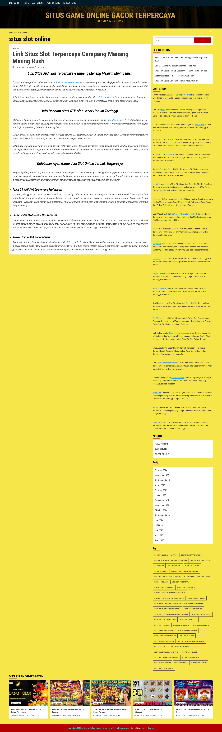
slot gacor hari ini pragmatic (166, 657)
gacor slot (159, 566)
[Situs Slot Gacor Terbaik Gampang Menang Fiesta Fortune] (111, 693)
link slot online (203, 576)
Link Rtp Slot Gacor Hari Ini (24, 67)
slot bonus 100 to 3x (181, 625)
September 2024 (162, 515)
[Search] (211, 31)
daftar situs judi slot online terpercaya (170, 560)
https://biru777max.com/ (178, 333)
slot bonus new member (187, 630)
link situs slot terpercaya (66, 82)
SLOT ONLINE (38, 3)
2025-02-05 (41, 67)
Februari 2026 (161, 470)
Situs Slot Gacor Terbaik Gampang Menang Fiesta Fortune (181, 71)
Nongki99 (157, 392)
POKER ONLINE (53, 3)
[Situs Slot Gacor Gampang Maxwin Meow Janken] (193, 693)
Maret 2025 (160, 485)
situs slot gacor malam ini (165, 619)
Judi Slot (187, 95)
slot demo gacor (116, 119)
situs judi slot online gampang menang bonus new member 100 (178, 603)
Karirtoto (157, 184)
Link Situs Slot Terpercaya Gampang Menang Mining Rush (70, 57)
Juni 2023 (159, 530)
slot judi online (180, 663)
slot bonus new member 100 (165, 636)
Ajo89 (155, 229)
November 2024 (162, 505)
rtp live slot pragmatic (163, 587)
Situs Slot (169, 139)
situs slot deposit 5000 (193, 609)
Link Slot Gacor (178, 377)
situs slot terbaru (161, 625)
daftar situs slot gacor (200, 560)
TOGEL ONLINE (69, 3)
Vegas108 (157, 243)
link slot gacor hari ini (184, 576)
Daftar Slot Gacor (165, 169)
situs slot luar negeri (188, 619)
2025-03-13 (200, 715)
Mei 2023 (159, 535)
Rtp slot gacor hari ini (186, 587)
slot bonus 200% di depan (164, 630)
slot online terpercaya (163, 668)
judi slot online (160, 571)
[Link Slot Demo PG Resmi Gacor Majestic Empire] (70, 693)
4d (166, 348)
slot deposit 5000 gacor (164, 641)
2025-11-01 (77, 715)
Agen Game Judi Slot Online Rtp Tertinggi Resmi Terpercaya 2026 (181, 59)
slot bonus (103, 97)
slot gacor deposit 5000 (179, 646)
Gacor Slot (200, 124)
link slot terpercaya (180, 582)
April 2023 (159, 540)
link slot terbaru (161, 582)
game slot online (192, 566)
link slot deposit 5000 (163, 576)
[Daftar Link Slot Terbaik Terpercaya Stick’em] (152, 693)
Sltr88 (155, 407)
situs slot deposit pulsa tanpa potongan (171, 614)
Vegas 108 (157, 273)
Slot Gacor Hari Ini (189, 303)
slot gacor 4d (160, 646)
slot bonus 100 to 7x (201, 625)
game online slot (175, 566)
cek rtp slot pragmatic (190, 555)
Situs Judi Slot (179, 199)
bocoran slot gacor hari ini (165, 555)
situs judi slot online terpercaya (167, 609)
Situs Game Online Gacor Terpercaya (110, 15)
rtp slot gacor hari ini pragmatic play (169, 593)
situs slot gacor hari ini (201, 614)
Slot (163, 109)
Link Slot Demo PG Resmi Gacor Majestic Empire (176, 66)
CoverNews (136, 728)
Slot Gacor (169, 154)
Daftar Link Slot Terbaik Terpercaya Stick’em (175, 76)
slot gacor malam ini (190, 657)
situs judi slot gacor (196, 598)
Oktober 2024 (161, 510)
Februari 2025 (161, 490)
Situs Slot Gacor (159, 288)
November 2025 (162, 475)
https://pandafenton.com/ (167, 363)
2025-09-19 (118, 715)
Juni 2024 (159, 520)
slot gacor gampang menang (166, 652)
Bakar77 (156, 422)
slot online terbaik (199, 663)
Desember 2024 (162, 500)
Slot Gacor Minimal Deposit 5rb (183, 214)
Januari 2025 (160, 495)
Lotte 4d (156, 258)
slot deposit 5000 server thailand (191, 641)
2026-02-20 (36, 715)
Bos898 (156, 318)
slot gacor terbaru (162, 663)
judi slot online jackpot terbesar (184, 571)
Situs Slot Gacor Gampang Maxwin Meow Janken (176, 81)
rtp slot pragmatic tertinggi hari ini (169, 598)
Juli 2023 (159, 525)
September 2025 (162, 480)
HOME (26, 3)
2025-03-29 (159, 715)
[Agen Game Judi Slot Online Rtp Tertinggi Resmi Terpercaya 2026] (28, 693)
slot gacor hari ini (189, 652)
